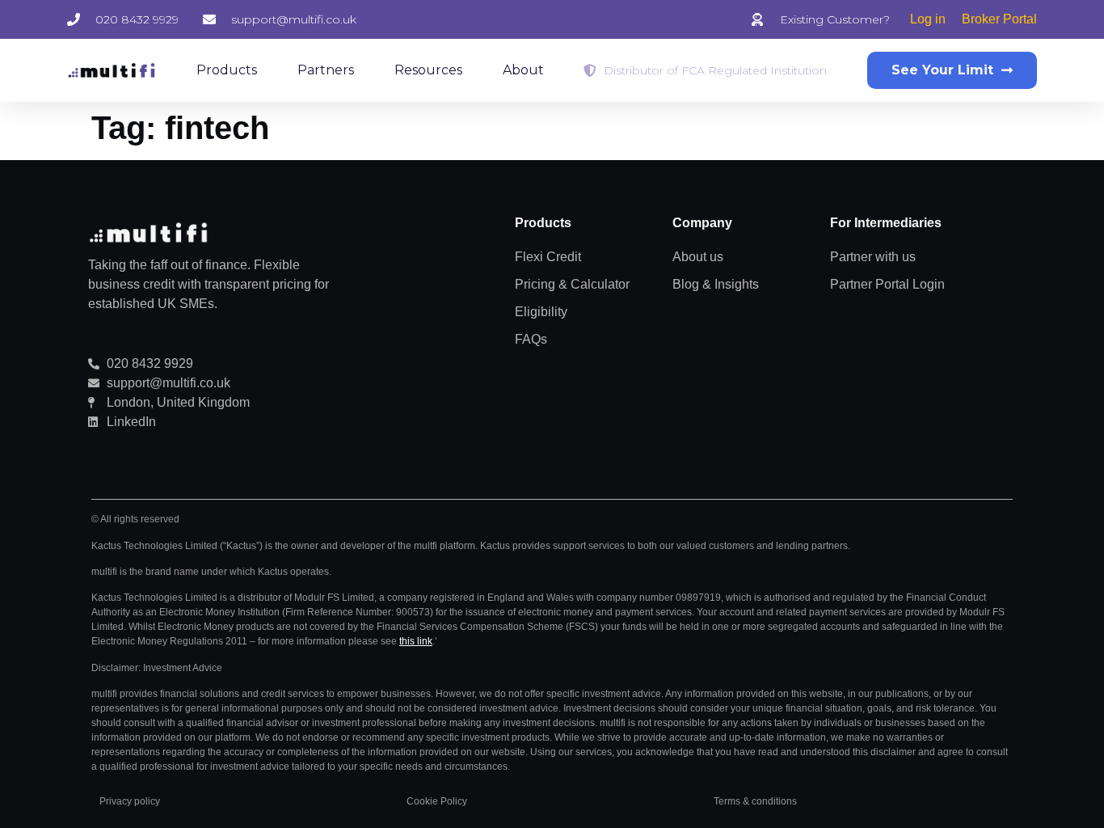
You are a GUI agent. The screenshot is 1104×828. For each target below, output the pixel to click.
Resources (428, 70)
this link (415, 641)
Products (226, 70)
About (523, 70)
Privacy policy (129, 801)
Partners (325, 70)
